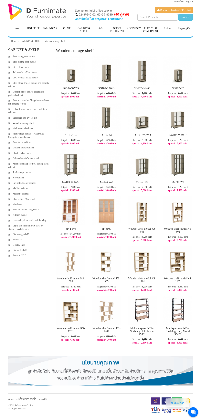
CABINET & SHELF (31, 41)
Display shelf (18, 245)
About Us (12, 399)
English (189, 1)
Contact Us (43, 399)
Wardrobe (17, 204)
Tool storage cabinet (21, 172)
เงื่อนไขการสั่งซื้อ (27, 399)
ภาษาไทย (179, 1)
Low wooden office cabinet (25, 77)
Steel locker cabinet (21, 142)
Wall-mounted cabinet (22, 128)
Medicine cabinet (20, 193)
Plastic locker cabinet (22, 153)
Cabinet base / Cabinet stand (25, 158)
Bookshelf (17, 239)
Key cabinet (18, 177)
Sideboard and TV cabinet (24, 117)
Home (16, 28)
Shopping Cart (184, 28)
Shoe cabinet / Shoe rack (24, 199)
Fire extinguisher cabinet (24, 183)
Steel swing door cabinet (24, 56)
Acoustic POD (19, 255)
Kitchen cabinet (19, 215)
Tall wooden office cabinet (24, 72)
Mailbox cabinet (20, 188)
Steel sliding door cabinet (24, 61)
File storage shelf (20, 234)
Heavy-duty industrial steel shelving (29, 220)
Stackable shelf (19, 250)
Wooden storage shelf (55, 41)
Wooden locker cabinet (23, 147)
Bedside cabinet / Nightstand (25, 209)
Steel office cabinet (21, 67)
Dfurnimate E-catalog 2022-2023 (175, 10)
